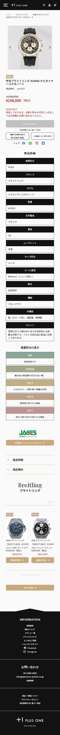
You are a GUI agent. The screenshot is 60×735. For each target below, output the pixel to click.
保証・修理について (30, 696)
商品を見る (23, 560)
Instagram (32, 651)
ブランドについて (30, 636)
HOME (8, 14)
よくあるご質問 (30, 640)
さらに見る (29, 587)
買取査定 (30, 625)
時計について (30, 629)
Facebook (32, 648)
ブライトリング (22, 14)
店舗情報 (30, 680)
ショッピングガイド (30, 644)
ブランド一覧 (30, 633)
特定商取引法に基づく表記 (30, 130)
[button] (50, 47)
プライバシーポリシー (30, 699)
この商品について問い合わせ (42, 136)
